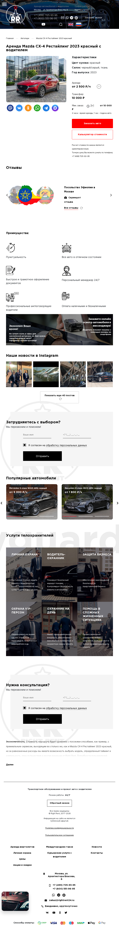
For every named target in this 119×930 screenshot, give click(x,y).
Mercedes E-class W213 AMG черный (83, 488)
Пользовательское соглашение (59, 835)
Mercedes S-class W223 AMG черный (28, 488)
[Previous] (7, 195)
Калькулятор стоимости (92, 134)
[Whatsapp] (67, 17)
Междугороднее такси (59, 847)
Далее (9, 765)
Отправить (42, 456)
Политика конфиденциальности (59, 828)
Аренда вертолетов (22, 847)
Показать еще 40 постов (60, 395)
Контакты (97, 853)
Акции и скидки (22, 865)
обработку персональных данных (66, 445)
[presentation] (1, 503)
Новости (97, 847)
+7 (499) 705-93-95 (45, 15)
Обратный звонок (59, 803)
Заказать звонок (93, 17)
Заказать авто (92, 123)
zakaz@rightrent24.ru (61, 900)
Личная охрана (22, 853)
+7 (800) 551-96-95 (45, 19)
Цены (22, 859)
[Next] (111, 195)
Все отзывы (71, 208)
